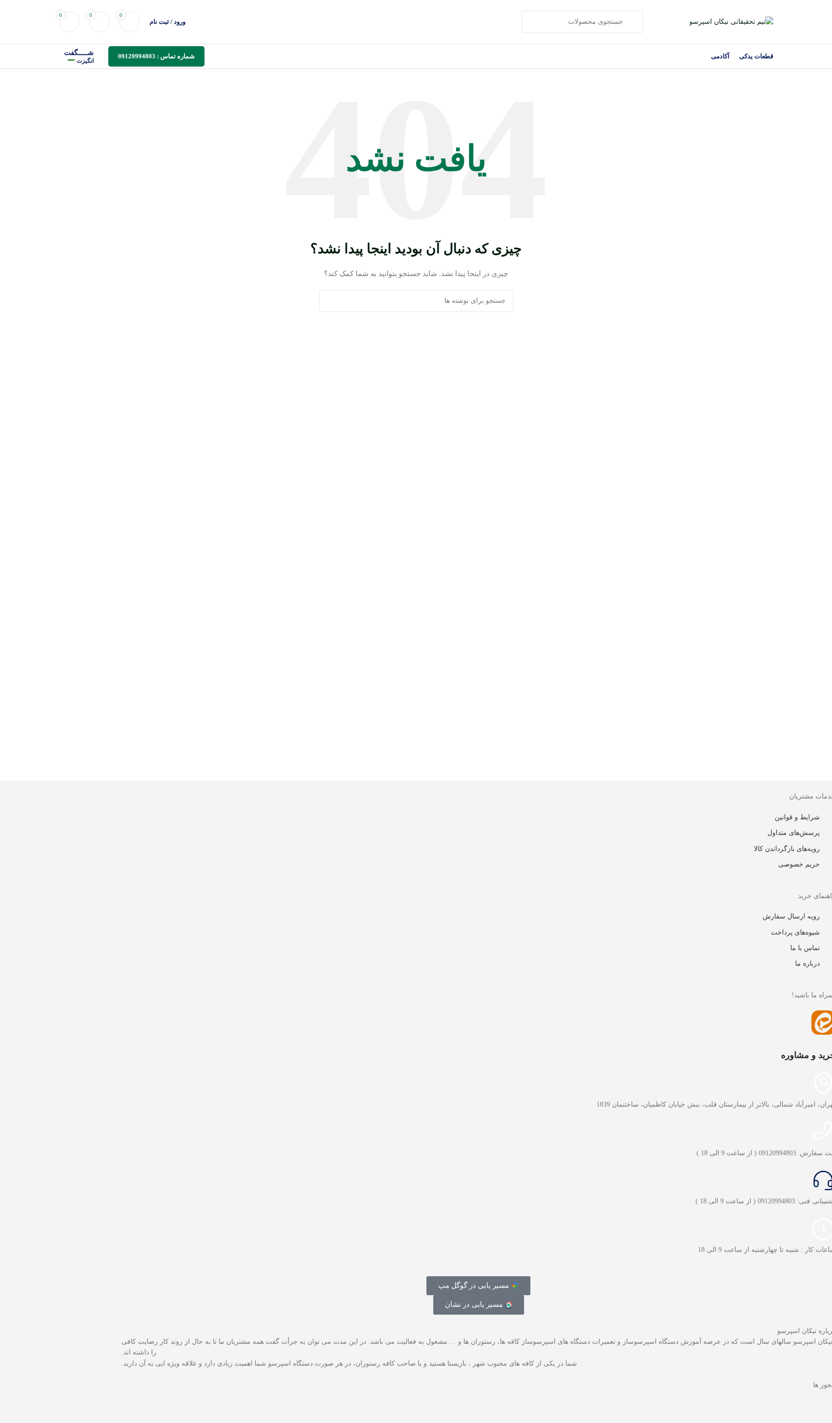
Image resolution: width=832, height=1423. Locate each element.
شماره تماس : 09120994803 (156, 56)
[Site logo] (731, 21)
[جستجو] (330, 301)
